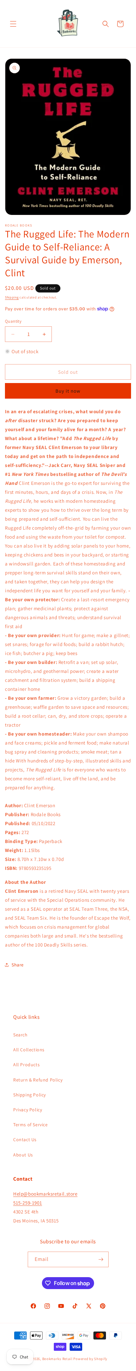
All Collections (29, 1050)
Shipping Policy (29, 1095)
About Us (23, 1155)
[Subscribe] (101, 1259)
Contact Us (25, 1139)
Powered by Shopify (90, 1358)
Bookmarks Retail (57, 1358)
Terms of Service (30, 1125)
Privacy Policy (27, 1110)
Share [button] (18, 965)
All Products (26, 1065)
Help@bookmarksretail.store (45, 1194)
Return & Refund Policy (37, 1080)
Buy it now (68, 391)
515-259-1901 (27, 1203)
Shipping (12, 297)
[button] (13, 24)
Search (20, 1035)
